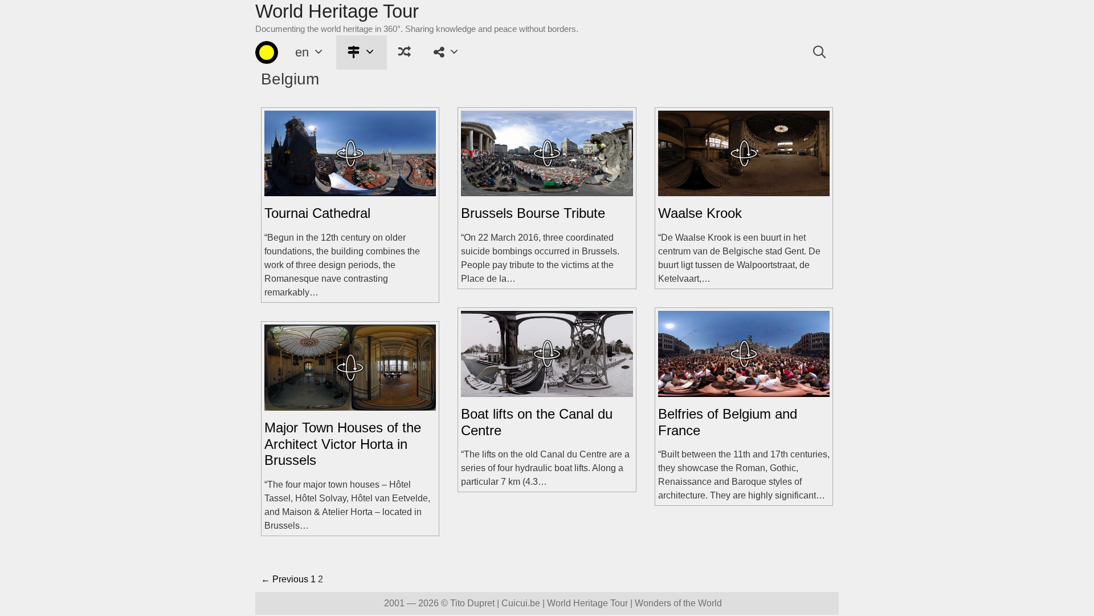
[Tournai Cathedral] (350, 189)
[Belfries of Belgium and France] (744, 390)
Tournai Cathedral (317, 213)
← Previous (284, 579)
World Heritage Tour (337, 11)
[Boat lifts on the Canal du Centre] (546, 390)
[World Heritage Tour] (267, 52)
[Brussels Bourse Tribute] (546, 189)
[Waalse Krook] (744, 189)
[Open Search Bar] (819, 52)
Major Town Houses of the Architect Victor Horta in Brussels (342, 444)
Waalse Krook (700, 213)
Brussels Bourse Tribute (533, 213)
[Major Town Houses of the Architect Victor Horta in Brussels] (350, 403)
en (302, 52)
